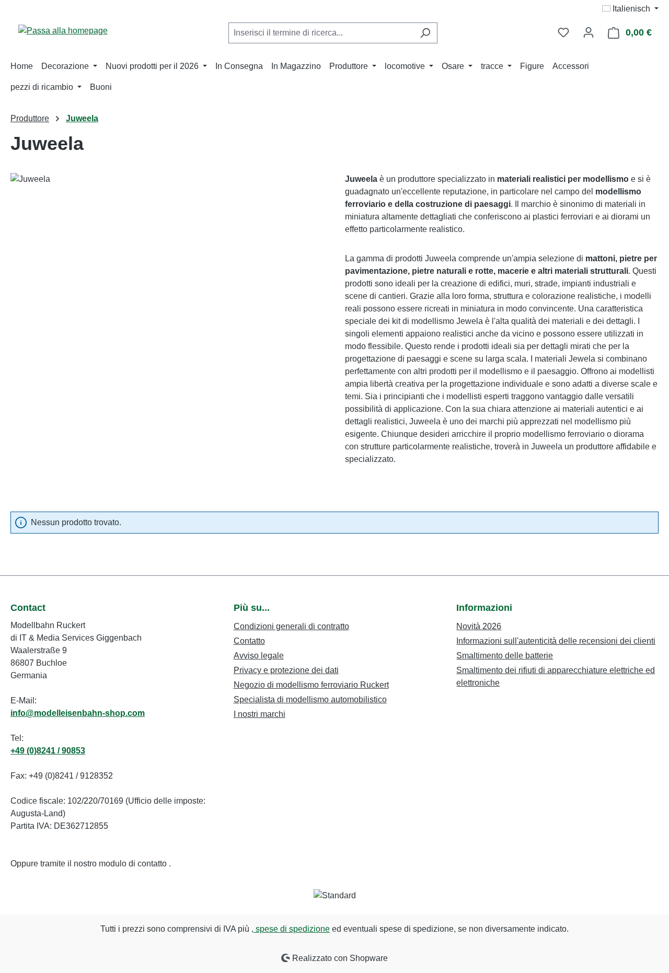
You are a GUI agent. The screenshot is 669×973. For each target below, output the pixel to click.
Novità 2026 (478, 626)
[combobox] (320, 32)
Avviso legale (259, 655)
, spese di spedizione (290, 928)
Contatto (249, 640)
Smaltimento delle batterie (504, 655)
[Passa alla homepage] (62, 30)
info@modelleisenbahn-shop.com (77, 713)
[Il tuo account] (588, 32)
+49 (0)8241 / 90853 (47, 750)
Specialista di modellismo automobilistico (310, 699)
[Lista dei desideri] (563, 32)
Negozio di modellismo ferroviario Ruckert (311, 684)
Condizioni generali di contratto (291, 626)
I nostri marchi (259, 714)
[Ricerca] (425, 32)
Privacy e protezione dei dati (286, 670)
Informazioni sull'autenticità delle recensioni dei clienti (555, 640)
